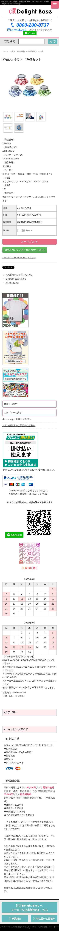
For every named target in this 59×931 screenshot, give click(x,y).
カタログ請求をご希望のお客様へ (18, 425)
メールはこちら (19, 29)
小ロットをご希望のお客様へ (16, 419)
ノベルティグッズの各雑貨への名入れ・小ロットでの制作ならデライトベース (29, 927)
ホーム (5, 51)
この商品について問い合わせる (19, 275)
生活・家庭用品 (18, 51)
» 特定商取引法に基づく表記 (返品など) (19, 257)
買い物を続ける (12, 283)
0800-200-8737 (32, 25)
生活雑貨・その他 (35, 51)
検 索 (52, 41)
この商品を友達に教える (16, 279)
